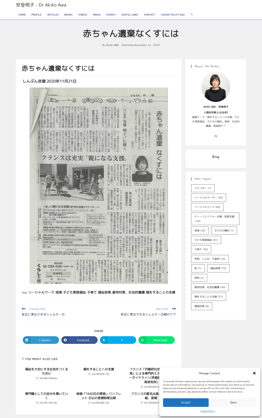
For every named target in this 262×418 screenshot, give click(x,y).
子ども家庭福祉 (74, 292)
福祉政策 (104, 292)
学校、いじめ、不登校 (209, 259)
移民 (199, 277)
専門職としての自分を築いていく (46, 396)
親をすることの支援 (160, 292)
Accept (186, 402)
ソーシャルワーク (41, 292)
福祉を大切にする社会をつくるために (46, 371)
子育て (92, 292)
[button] (254, 373)
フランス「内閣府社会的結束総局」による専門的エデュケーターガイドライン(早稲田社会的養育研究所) (151, 375)
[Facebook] (216, 136)
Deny (233, 402)
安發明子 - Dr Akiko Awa (41, 5)
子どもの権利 (224, 230)
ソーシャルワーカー (208, 197)
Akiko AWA (112, 45)
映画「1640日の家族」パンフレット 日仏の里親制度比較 (99, 396)
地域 (58, 292)
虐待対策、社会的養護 (128, 292)
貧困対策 (201, 306)
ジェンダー (202, 188)
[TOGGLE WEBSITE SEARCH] (192, 15)
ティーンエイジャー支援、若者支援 (214, 219)
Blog (215, 157)
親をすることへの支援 (98, 369)
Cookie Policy (208, 411)
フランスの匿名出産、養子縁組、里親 (151, 396)
